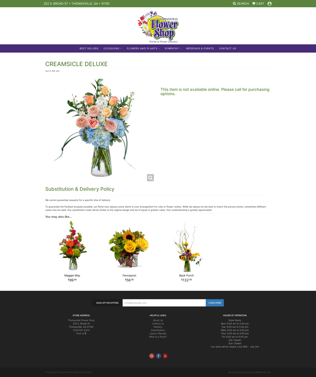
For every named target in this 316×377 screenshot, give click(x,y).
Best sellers (89, 48)
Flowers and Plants (142, 48)
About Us (158, 320)
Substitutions (158, 330)
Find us (80, 333)
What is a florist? (158, 336)
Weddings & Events (200, 48)
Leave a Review (157, 333)
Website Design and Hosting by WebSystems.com (249, 372)
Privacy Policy (85, 372)
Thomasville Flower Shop (81, 320)
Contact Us (227, 48)
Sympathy (172, 48)
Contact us (158, 323)
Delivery (158, 326)
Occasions (111, 48)
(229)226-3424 (81, 330)
